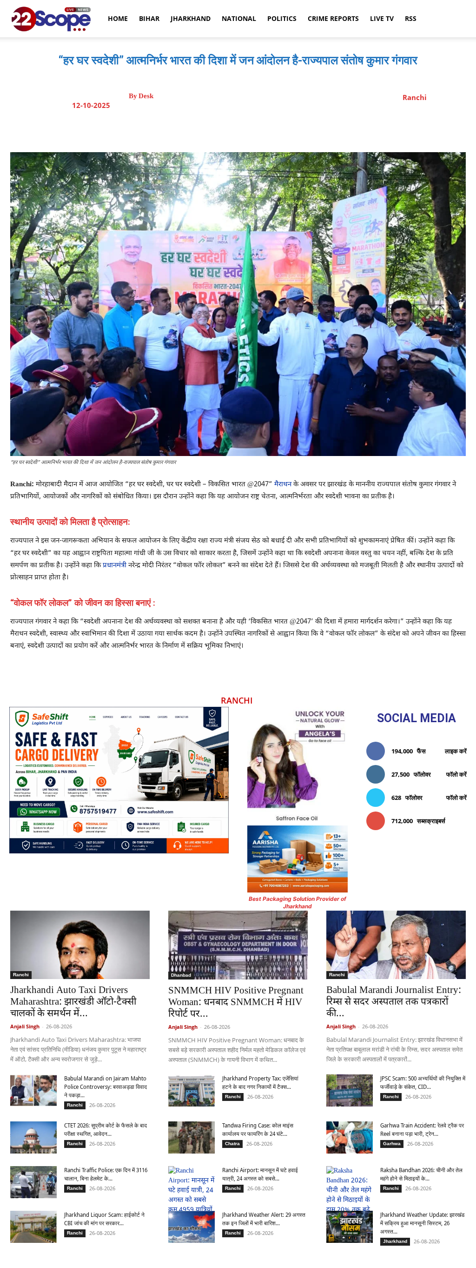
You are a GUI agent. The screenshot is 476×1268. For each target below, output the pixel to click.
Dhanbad (181, 975)
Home (118, 18)
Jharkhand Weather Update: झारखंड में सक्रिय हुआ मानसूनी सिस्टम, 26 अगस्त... (422, 1223)
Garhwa (392, 1143)
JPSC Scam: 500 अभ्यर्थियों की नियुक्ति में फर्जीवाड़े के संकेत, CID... (422, 1082)
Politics (282, 18)
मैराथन (281, 484)
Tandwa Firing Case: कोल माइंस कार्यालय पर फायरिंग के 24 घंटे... (257, 1129)
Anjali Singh (25, 1026)
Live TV (382, 18)
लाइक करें (456, 751)
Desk (146, 96)
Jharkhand (191, 18)
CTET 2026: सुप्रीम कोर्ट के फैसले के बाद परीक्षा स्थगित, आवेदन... (105, 1129)
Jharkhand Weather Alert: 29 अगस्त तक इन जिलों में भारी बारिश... (263, 1219)
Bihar (149, 18)
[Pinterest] (257, 129)
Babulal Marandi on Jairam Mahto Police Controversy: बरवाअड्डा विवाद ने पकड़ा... (105, 1086)
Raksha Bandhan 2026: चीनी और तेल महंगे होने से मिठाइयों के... (421, 1174)
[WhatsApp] (278, 129)
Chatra (232, 1143)
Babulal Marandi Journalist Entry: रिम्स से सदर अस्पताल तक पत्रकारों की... (393, 1002)
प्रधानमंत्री (114, 565)
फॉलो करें (456, 774)
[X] (235, 129)
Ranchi (415, 97)
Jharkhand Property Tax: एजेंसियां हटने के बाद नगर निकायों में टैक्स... (260, 1082)
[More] (321, 129)
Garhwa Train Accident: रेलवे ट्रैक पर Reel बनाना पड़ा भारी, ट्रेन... (422, 1129)
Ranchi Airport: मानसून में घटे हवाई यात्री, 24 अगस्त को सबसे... (260, 1174)
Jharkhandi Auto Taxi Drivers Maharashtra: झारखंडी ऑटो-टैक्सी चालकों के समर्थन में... (73, 1002)
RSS (410, 18)
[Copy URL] (300, 129)
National (239, 18)
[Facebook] (214, 129)
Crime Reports (333, 18)
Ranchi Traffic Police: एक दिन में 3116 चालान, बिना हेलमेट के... (105, 1174)
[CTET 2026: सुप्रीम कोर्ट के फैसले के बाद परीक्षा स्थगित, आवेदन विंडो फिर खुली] (33, 1137)
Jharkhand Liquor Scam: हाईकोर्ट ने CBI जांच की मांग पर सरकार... (104, 1219)
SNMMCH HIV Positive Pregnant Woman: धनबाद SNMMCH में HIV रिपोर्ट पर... (236, 1003)
